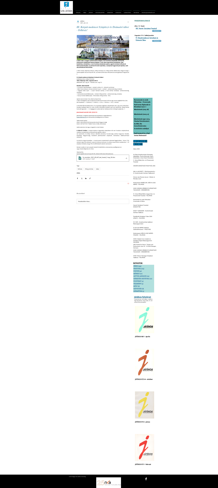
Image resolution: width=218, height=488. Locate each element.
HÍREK (78, 173)
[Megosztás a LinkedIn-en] (86, 178)
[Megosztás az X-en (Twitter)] (81, 178)
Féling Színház (89, 169)
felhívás (80, 169)
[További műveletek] (128, 22)
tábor (97, 169)
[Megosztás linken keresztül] (90, 178)
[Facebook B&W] (146, 478)
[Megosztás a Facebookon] (77, 178)
